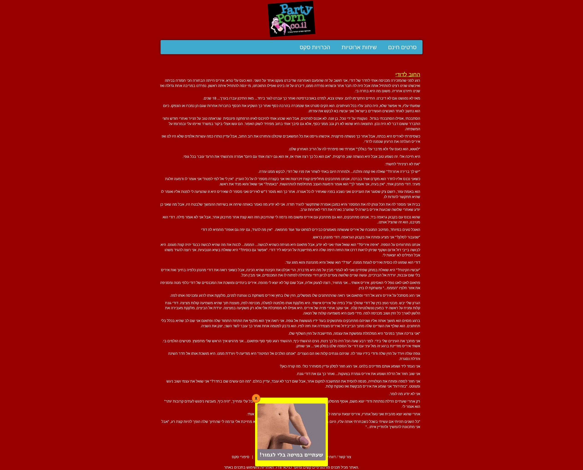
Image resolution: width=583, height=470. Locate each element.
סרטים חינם (402, 47)
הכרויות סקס (315, 47)
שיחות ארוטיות (359, 47)
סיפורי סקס (240, 456)
